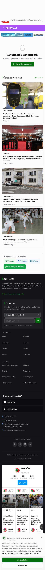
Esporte (26, 343)
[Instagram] (20, 444)
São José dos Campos (10, 365)
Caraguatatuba (7, 382)
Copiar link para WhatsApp (16, 267)
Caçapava (26, 371)
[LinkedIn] (30, 444)
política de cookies (21, 553)
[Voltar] (3, 28)
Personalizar (22, 566)
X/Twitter (35, 261)
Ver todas (37, 78)
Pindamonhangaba (8, 377)
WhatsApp (10, 261)
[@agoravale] (17, 470)
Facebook (23, 261)
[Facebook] (15, 444)
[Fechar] (42, 537)
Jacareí (4, 371)
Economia (26, 354)
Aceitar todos (22, 560)
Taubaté (26, 365)
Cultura (4, 348)
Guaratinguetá (28, 377)
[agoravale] (5, 491)
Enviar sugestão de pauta (14, 294)
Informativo (6, 343)
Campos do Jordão (30, 382)
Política (25, 348)
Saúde (4, 354)
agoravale (12, 490)
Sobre (4, 336)
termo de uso (34, 553)
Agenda (26, 336)
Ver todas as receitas (24, 64)
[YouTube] (25, 444)
